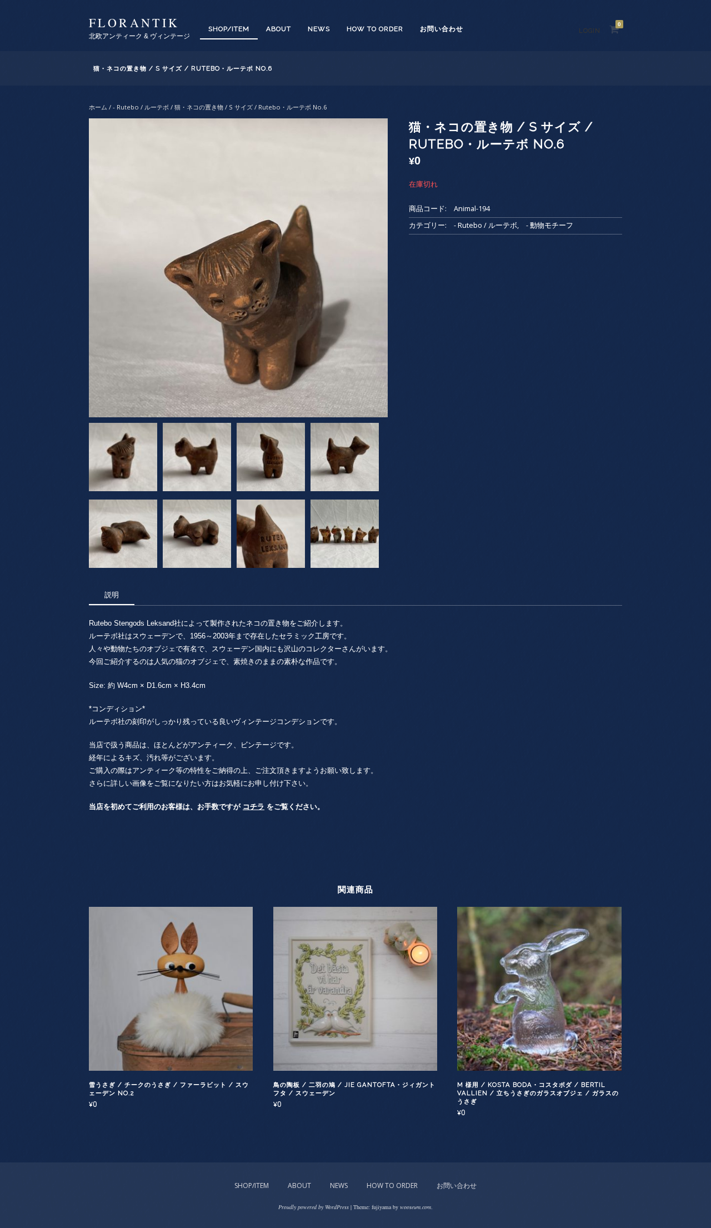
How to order (375, 29)
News (319, 29)
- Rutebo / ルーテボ (141, 107)
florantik (134, 22)
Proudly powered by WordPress (313, 1207)
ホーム (98, 107)
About (278, 29)
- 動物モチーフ (549, 225)
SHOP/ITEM (228, 29)
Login (589, 30)
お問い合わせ (441, 29)
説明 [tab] (111, 595)
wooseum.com (415, 1207)
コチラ (253, 806)
